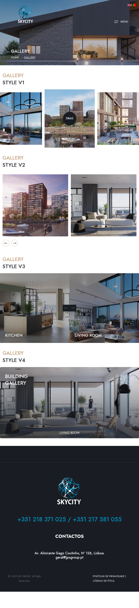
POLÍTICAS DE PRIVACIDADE (108, 576)
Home (15, 57)
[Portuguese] (134, 5)
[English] (130, 5)
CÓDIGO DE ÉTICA (103, 581)
